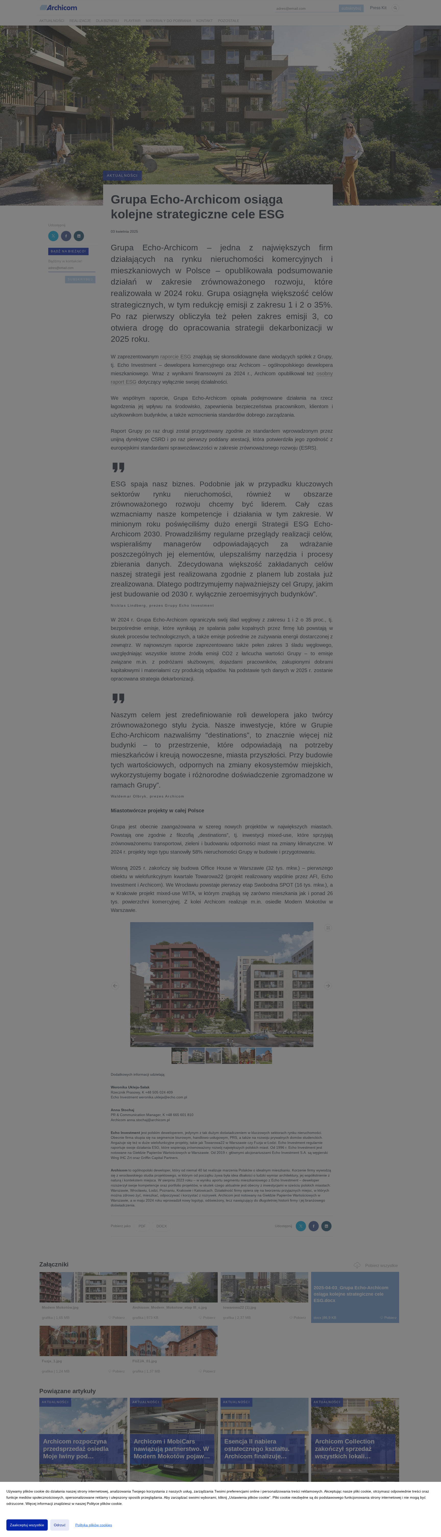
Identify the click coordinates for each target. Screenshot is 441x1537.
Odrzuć (60, 1525)
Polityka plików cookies (93, 1525)
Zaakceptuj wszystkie (27, 1525)
